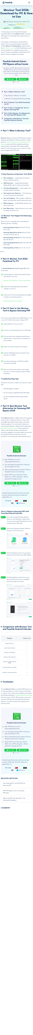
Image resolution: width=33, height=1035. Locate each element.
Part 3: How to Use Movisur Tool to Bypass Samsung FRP (16, 108)
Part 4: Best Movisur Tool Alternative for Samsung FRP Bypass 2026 (17, 114)
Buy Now (11, 79)
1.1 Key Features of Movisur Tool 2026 (15, 95)
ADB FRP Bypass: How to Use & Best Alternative (13, 792)
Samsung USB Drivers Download (13, 301)
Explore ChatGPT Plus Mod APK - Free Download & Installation (14, 799)
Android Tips (18, 21)
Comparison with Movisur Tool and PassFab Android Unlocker (16, 119)
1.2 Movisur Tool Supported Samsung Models (17, 98)
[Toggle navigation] (29, 2)
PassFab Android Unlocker (9, 428)
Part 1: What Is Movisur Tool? (14, 92)
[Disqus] (16, 831)
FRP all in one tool (9, 48)
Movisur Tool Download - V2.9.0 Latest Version (17, 280)
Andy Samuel (9, 21)
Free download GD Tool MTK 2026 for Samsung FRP (14, 784)
